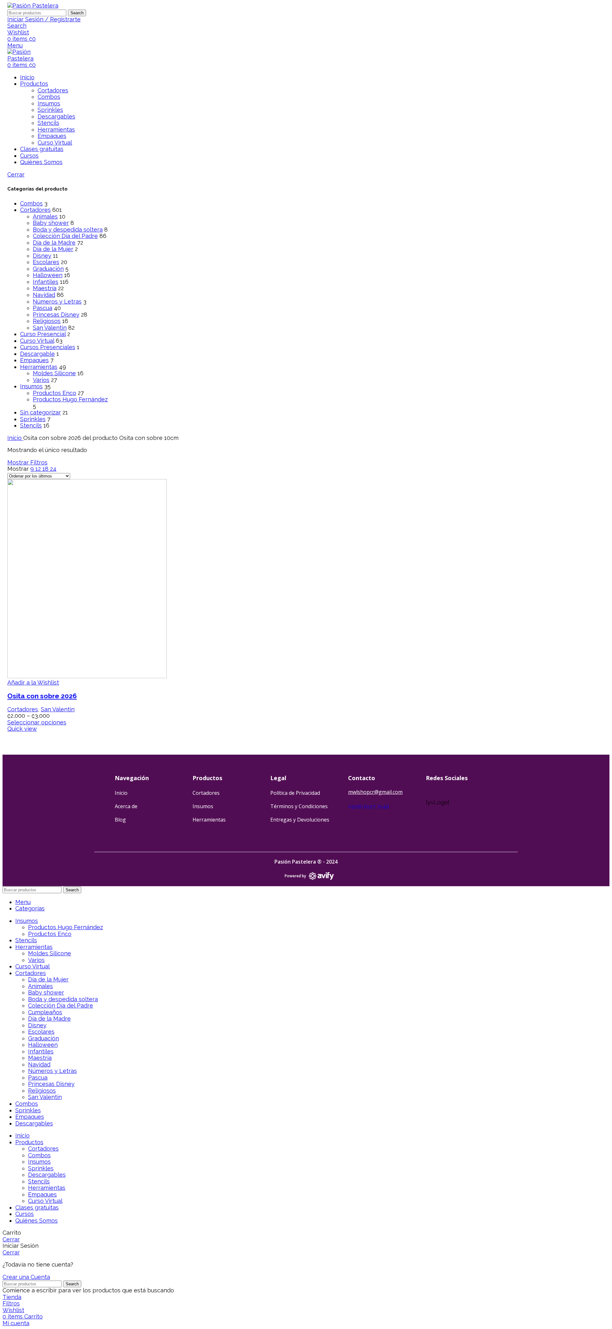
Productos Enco (54, 393)
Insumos (49, 103)
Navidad (44, 294)
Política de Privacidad (295, 792)
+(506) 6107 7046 (368, 807)
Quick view (22, 728)
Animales (45, 216)
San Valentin (50, 327)
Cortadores (53, 90)
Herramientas (56, 129)
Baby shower (51, 222)
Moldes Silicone (54, 373)
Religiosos (47, 321)
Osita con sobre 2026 (42, 696)
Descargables (56, 116)
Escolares (46, 262)
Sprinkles (50, 109)
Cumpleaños (45, 1012)
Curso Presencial (43, 334)
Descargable (37, 353)
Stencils (48, 122)
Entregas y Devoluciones (299, 819)
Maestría (44, 288)
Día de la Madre (54, 242)
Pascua (42, 308)
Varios (41, 380)
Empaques (52, 136)
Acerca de (126, 806)
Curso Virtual (55, 142)
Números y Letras (57, 301)
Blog (120, 819)
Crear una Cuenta (26, 1277)
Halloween (47, 275)
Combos (49, 96)
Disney (42, 255)
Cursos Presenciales (47, 347)
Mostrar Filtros (27, 462)
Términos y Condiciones (299, 806)
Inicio (15, 438)
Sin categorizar (40, 412)
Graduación (48, 268)
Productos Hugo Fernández (70, 399)
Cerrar (16, 174)
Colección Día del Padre (65, 236)
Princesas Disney (56, 314)
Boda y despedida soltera (68, 229)
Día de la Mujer (53, 249)
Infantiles (45, 281)
